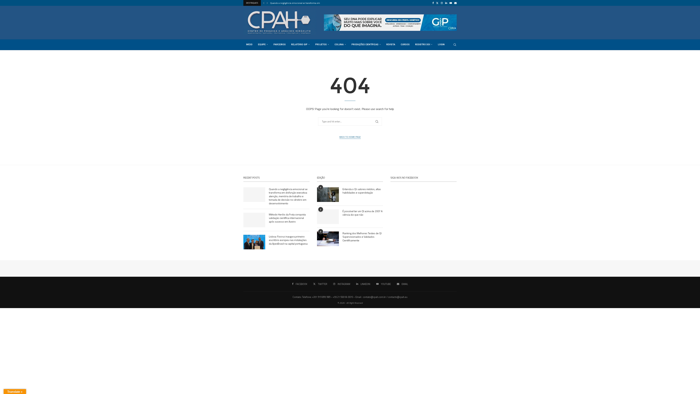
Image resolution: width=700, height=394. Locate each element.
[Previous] (263, 3)
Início (249, 44)
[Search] (455, 44)
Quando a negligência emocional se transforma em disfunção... (300, 3)
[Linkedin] (446, 3)
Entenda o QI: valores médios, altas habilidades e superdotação (362, 190)
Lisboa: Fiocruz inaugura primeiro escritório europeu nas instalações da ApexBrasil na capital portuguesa (288, 240)
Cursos (405, 44)
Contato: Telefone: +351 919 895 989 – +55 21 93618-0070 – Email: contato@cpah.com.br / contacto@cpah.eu (350, 297)
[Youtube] (451, 3)
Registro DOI (422, 44)
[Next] (267, 3)
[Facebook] (433, 3)
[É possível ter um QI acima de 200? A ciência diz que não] (328, 216)
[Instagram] (442, 3)
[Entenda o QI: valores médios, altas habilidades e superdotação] (328, 194)
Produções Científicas (364, 44)
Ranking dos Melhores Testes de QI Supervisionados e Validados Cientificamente (362, 236)
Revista (390, 44)
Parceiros (279, 44)
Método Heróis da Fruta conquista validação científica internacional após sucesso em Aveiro (287, 218)
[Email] (455, 3)
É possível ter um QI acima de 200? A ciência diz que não (362, 213)
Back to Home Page (350, 137)
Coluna (339, 44)
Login (441, 44)
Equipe (262, 44)
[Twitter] (437, 3)
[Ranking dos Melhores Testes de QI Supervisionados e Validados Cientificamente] (328, 238)
